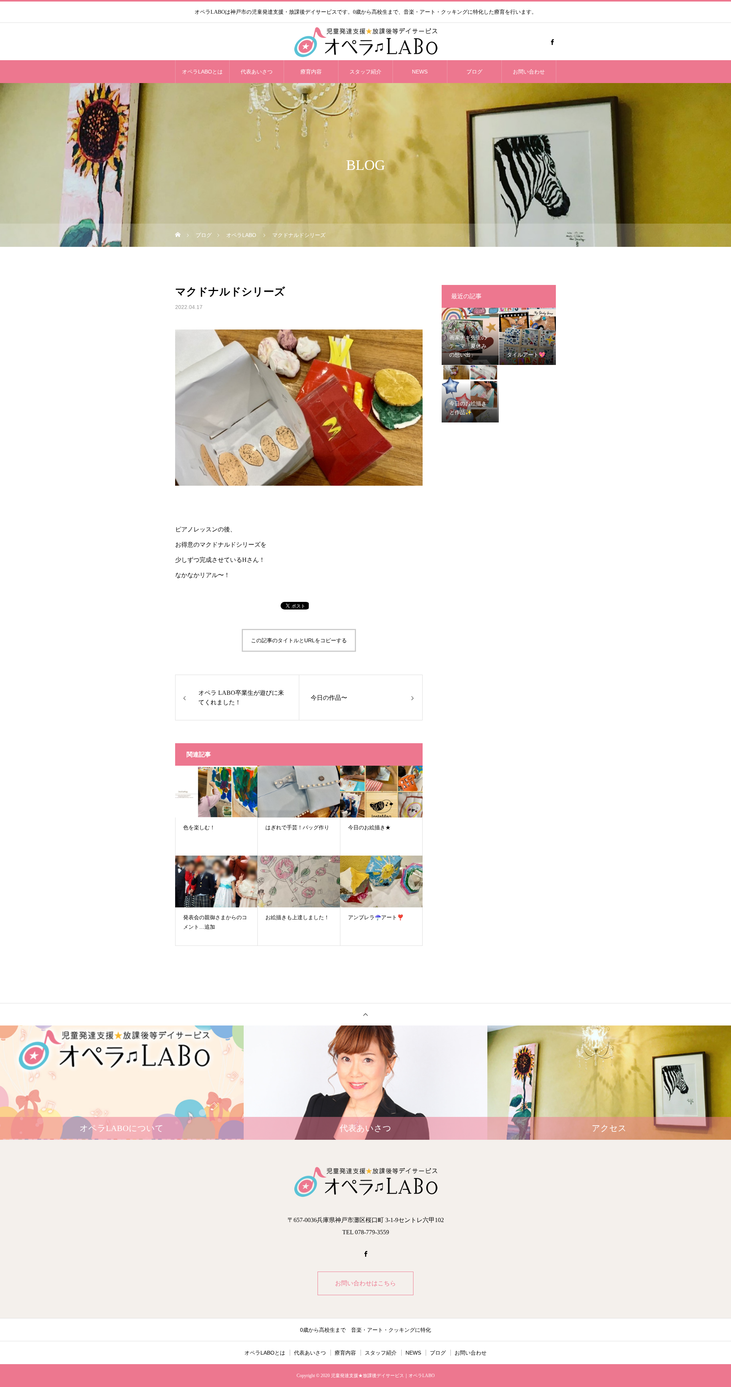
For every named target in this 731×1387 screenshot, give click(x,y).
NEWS (420, 72)
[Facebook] (552, 42)
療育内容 (311, 72)
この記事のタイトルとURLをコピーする (299, 640)
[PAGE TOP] (365, 1014)
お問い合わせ (529, 72)
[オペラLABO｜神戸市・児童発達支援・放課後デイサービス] (365, 42)
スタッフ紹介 (365, 72)
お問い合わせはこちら (365, 1283)
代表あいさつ (257, 72)
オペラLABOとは (202, 72)
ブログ (474, 72)
